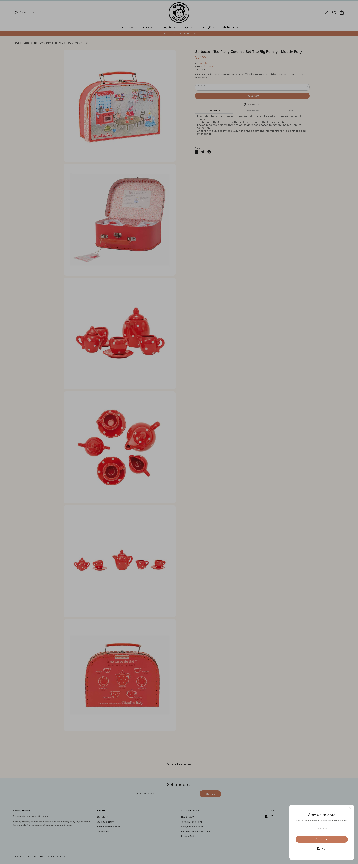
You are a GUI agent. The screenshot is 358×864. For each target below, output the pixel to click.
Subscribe (322, 839)
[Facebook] (318, 848)
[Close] (350, 808)
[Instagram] (323, 848)
